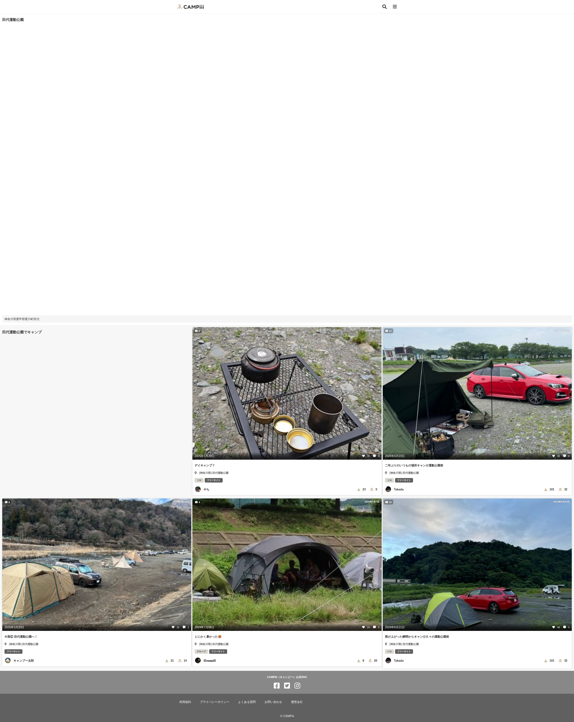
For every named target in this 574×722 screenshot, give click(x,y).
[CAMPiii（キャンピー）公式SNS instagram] (297, 685)
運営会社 (297, 702)
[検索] (384, 6)
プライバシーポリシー (214, 702)
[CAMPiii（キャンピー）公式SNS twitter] (287, 685)
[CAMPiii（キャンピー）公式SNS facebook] (277, 685)
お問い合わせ (273, 702)
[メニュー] (394, 7)
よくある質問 (247, 702)
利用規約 (185, 702)
